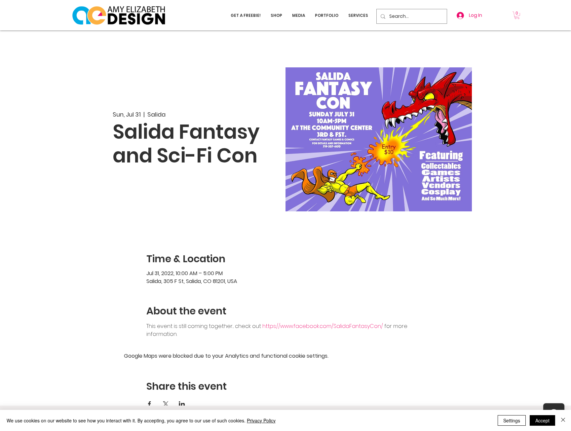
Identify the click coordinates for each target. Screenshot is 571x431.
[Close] (563, 420)
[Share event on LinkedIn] (182, 404)
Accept (542, 420)
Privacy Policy (261, 420)
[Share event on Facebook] (149, 404)
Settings (511, 420)
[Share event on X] (166, 404)
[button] (517, 15)
